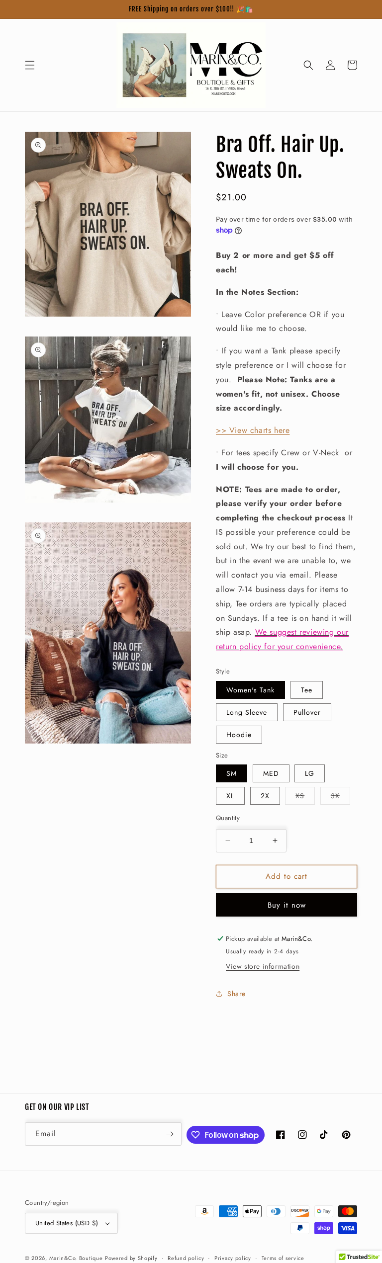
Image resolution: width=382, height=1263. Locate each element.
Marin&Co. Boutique (76, 1258)
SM (231, 773)
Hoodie (239, 735)
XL (230, 796)
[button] (30, 65)
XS (305, 797)
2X (265, 796)
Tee (306, 690)
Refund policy (186, 1258)
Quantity (228, 818)
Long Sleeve (246, 712)
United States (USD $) (66, 1223)
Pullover (307, 712)
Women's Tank (250, 690)
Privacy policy (232, 1258)
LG (309, 773)
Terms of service (283, 1258)
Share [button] (236, 994)
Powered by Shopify (131, 1258)
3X (340, 797)
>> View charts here (252, 430)
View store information (262, 966)
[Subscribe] (170, 1134)
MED (271, 773)
